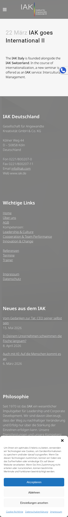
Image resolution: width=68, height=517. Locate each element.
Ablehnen (34, 492)
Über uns (9, 218)
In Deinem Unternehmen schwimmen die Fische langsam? (32, 338)
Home (7, 213)
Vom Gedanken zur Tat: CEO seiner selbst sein (32, 320)
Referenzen (11, 250)
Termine (9, 255)
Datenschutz (12, 279)
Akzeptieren (34, 482)
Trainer (8, 260)
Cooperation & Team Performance (27, 236)
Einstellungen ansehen (34, 502)
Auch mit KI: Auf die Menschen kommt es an (32, 356)
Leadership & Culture (18, 232)
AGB (6, 222)
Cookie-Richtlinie (14, 511)
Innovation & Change (18, 241)
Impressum (56, 511)
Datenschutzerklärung (36, 511)
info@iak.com (21, 168)
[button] (62, 440)
